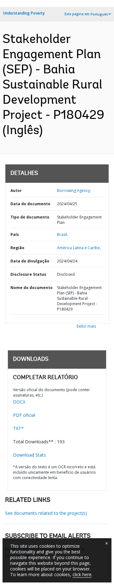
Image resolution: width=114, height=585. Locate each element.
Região (17, 247)
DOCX (19, 402)
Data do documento (30, 203)
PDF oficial (24, 415)
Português (99, 14)
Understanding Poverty (24, 13)
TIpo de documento (29, 217)
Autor (16, 190)
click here (82, 574)
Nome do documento (31, 287)
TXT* (18, 428)
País (14, 234)
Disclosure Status (28, 274)
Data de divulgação (29, 261)
